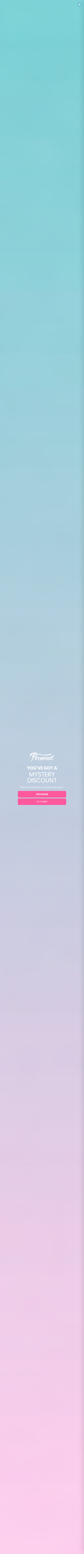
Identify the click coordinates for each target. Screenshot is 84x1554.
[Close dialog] (79, 4)
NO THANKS (42, 801)
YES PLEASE (42, 794)
